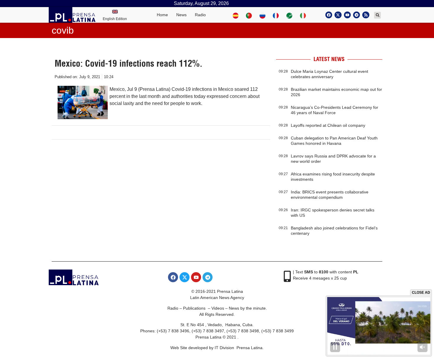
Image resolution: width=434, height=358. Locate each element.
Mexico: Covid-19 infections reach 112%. (129, 63)
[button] (377, 15)
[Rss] (365, 15)
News (181, 14)
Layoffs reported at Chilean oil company (328, 125)
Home (162, 14)
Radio (200, 14)
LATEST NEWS (329, 59)
